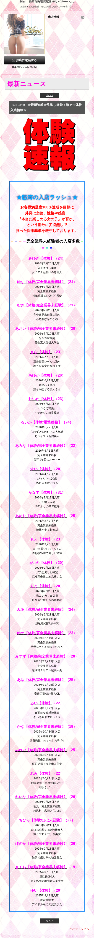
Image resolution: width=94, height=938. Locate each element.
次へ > (49, 95)
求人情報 (53, 16)
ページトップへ (79, 928)
